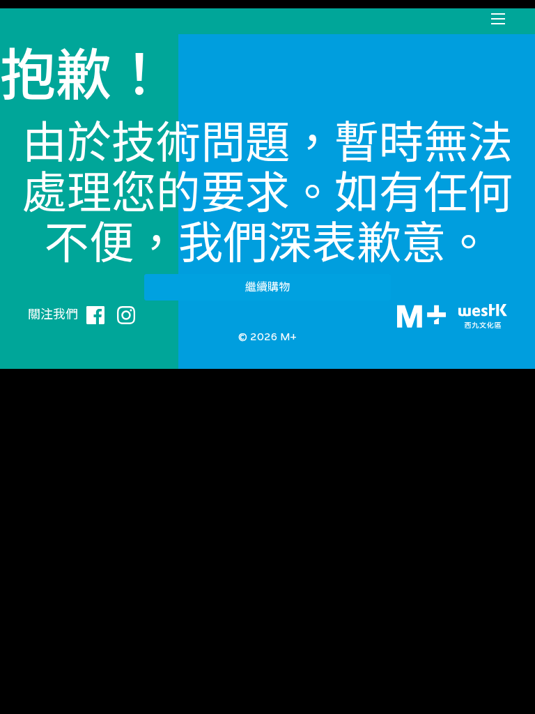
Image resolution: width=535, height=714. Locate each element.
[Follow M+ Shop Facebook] (95, 313)
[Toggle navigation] (498, 19)
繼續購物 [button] (267, 287)
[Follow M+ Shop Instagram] (126, 313)
